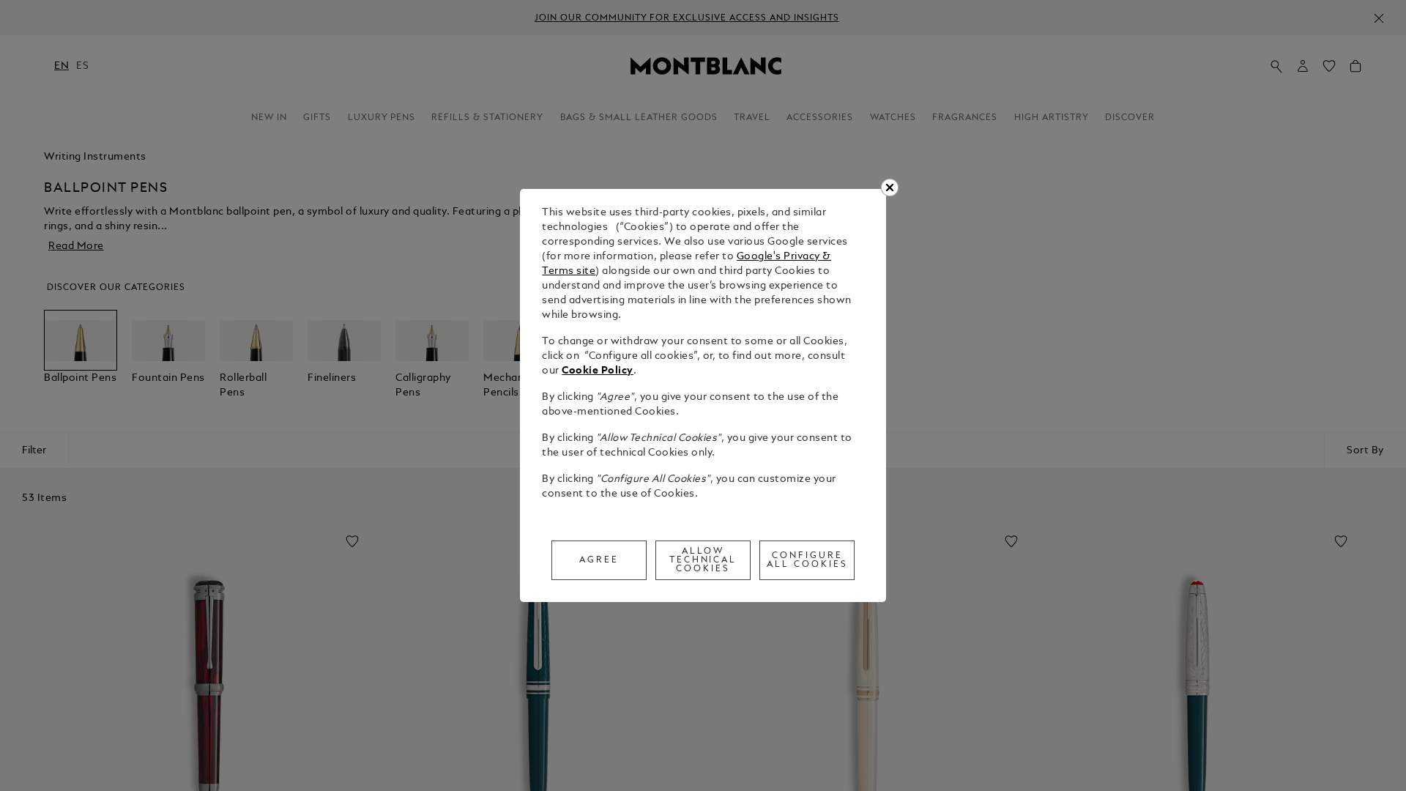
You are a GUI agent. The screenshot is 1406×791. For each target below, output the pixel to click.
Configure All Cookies (807, 560)
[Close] (890, 187)
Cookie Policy (597, 371)
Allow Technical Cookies (703, 560)
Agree (599, 560)
